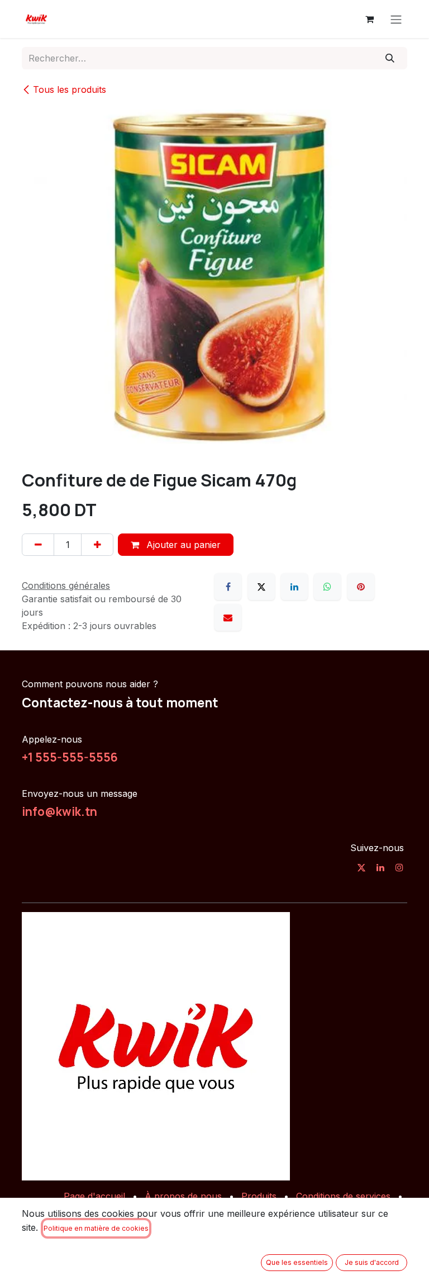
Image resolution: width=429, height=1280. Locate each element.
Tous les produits (69, 89)
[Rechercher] (390, 58)
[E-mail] (227, 617)
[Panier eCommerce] (369, 19)
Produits (259, 1196)
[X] (261, 586)
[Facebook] (227, 586)
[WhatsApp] (327, 586)
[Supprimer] (38, 544)
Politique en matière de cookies (96, 1228)
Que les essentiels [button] (297, 1262)
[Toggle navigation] (396, 19)
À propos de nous (183, 1196)
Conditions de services (343, 1196)
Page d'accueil (94, 1196)
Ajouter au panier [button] (182, 544)
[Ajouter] (97, 544)
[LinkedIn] (294, 586)
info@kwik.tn (59, 811)
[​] (361, 867)
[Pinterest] (360, 586)
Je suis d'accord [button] (372, 1262)
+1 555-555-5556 (70, 757)
